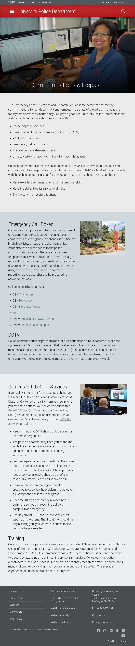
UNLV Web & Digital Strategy (46, 630)
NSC (15, 312)
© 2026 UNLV (15, 630)
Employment (16, 591)
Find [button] (123, 11)
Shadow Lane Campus (35, 325)
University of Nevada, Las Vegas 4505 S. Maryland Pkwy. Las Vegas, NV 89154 (105, 596)
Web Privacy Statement (63, 608)
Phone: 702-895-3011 (103, 608)
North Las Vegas (29, 306)
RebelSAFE (15, 410)
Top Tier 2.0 (16, 618)
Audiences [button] (119, 2)
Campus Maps (100, 615)
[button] (12, 11)
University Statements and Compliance (64, 600)
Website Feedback (60, 622)
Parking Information (102, 622)
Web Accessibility (60, 615)
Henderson (26, 300)
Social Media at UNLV (117, 641)
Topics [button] (104, 2)
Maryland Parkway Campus (38, 318)
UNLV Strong (16, 598)
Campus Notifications (62, 591)
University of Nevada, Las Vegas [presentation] (34, 2)
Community (16, 612)
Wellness (14, 605)
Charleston (26, 294)
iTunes (38, 410)
